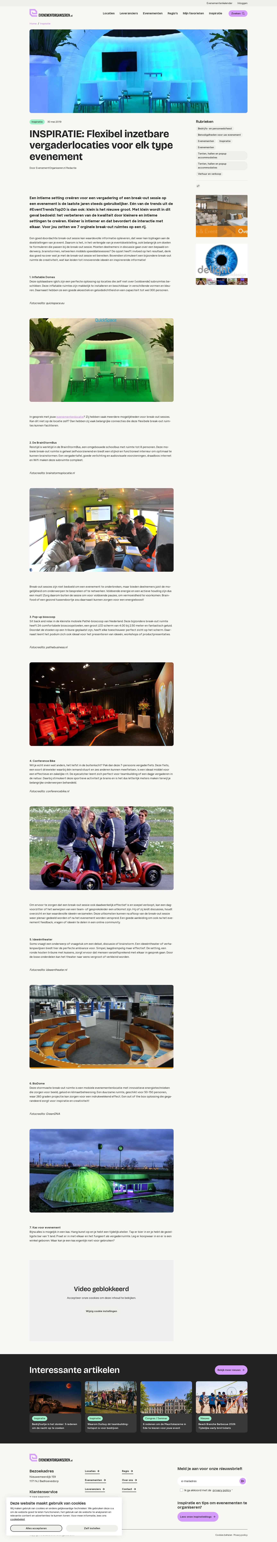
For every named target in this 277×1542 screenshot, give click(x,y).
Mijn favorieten (193, 13)
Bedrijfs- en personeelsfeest (215, 128)
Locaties (109, 13)
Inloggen (242, 3)
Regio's (173, 13)
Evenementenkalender (219, 3)
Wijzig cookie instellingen (101, 1311)
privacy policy (222, 1490)
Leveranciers (129, 13)
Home (33, 23)
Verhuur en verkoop (209, 173)
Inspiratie (215, 13)
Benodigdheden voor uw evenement (219, 134)
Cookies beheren (223, 1535)
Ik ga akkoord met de (207, 1490)
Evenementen (153, 13)
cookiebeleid (17, 1519)
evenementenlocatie (70, 417)
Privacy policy (241, 1535)
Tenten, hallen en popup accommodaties (212, 155)
